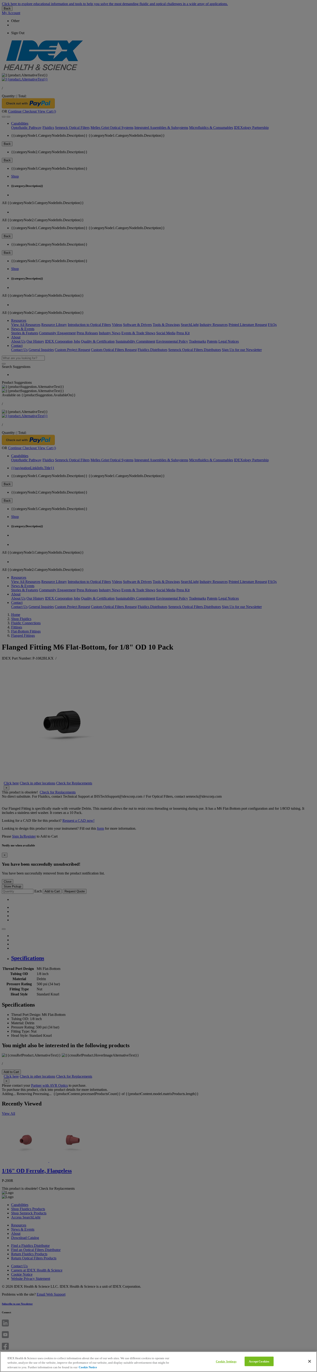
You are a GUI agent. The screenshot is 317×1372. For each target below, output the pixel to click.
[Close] (309, 1361)
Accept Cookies (259, 1361)
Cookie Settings (226, 1361)
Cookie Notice (88, 1367)
